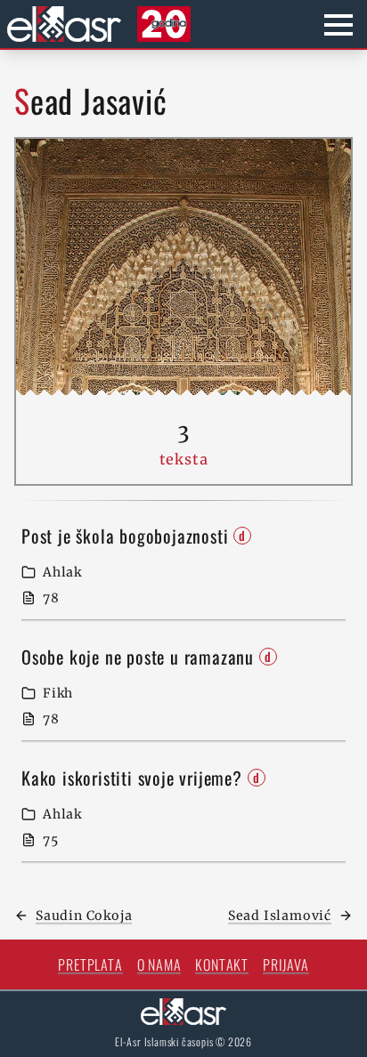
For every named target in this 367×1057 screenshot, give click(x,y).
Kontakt (222, 964)
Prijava (286, 964)
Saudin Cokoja (84, 916)
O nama (159, 964)
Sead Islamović (279, 916)
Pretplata (90, 964)
